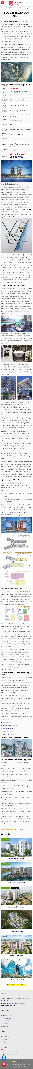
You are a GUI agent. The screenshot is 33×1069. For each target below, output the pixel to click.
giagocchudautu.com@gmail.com (16, 1003)
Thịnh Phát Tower (8, 734)
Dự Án (16, 8)
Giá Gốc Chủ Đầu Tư (7, 8)
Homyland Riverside (16, 907)
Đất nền (5, 1026)
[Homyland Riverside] (16, 895)
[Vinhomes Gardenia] (16, 919)
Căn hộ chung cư (24, 8)
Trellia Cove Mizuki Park (16, 883)
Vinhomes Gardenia (16, 931)
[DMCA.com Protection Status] (16, 1061)
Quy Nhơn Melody (9, 728)
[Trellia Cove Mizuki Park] (16, 871)
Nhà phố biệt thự (8, 1021)
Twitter (5, 1042)
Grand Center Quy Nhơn (11, 725)
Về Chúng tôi (7, 1015)
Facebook (6, 1036)
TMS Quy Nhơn (8, 731)
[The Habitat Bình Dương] (16, 847)
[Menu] (2, 2)
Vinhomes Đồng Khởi (16, 980)
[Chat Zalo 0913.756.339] (4, 1058)
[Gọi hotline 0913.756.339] (4, 1064)
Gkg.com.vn (24, 1055)
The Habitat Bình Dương (16, 858)
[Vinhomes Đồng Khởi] (16, 968)
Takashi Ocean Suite (9, 722)
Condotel (5, 1024)
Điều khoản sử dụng (21, 1066)
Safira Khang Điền (16, 955)
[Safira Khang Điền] (16, 944)
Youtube (5, 1039)
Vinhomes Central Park (10, 1052)
